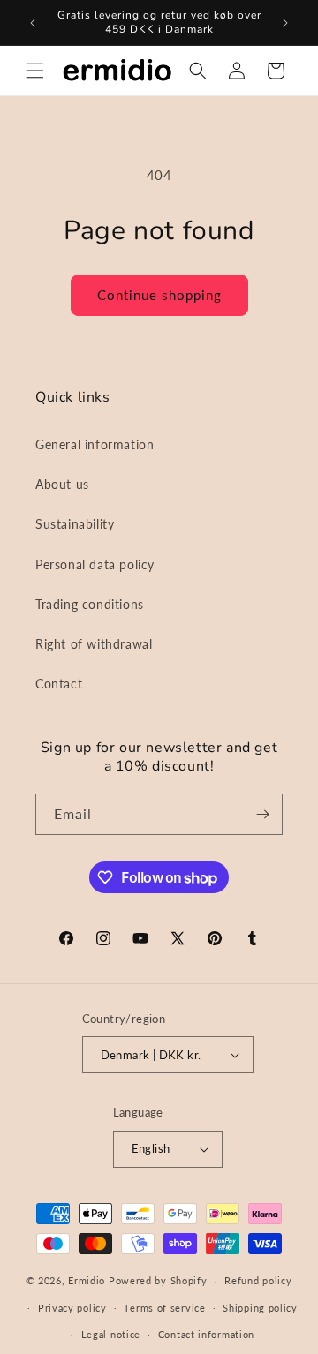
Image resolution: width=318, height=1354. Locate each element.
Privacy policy (72, 1307)
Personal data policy (95, 564)
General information (94, 444)
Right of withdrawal (93, 643)
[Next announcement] (285, 23)
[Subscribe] (262, 814)
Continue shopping (159, 295)
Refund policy (258, 1280)
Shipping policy (260, 1307)
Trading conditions (89, 604)
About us (62, 484)
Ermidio (86, 1280)
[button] (35, 70)
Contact (58, 683)
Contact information (206, 1334)
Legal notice (110, 1334)
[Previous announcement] (32, 23)
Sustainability (74, 523)
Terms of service (164, 1307)
